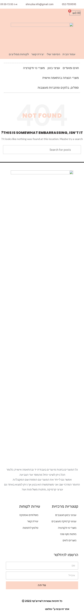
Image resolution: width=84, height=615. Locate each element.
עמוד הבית (69, 54)
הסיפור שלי (53, 54)
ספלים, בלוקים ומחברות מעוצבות (58, 87)
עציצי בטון (53, 68)
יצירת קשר (37, 54)
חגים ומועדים (71, 68)
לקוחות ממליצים (19, 54)
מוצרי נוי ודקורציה (34, 68)
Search (76, 149)
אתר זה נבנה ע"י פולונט (57, 609)
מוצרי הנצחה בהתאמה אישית (60, 77)
